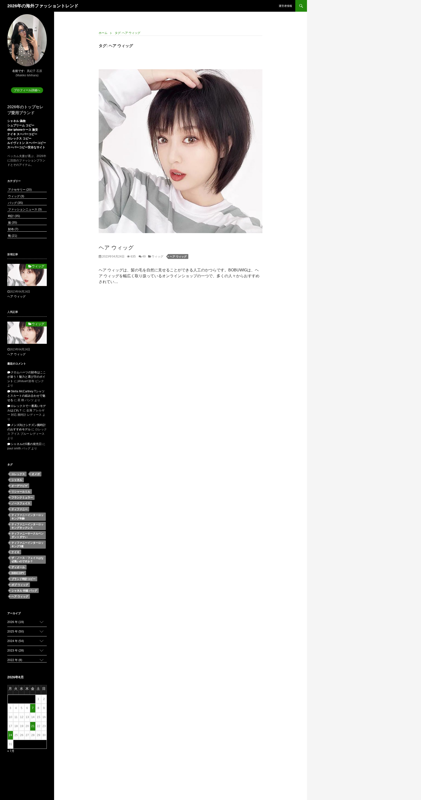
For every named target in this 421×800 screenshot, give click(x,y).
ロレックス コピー (19, 138)
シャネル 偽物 (16, 121)
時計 (13, 216)
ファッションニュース (24, 209)
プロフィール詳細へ (27, 90)
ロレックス (18, 474)
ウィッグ (157, 256)
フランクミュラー (22, 497)
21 (33, 726)
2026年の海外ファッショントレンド (42, 5)
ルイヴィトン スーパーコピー (26, 143)
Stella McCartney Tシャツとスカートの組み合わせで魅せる (26, 396)
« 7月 (10, 751)
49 (144, 256)
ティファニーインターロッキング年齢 (27, 517)
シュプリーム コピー (20, 125)
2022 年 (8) (14, 660)
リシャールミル (20, 491)
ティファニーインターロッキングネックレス (27, 526)
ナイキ (15, 552)
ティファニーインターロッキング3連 (27, 544)
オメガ (36, 474)
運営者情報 (285, 5)
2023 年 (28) (15, 650)
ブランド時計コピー (23, 578)
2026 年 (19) (15, 622)
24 (10, 735)
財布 (12, 229)
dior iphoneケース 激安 (22, 129)
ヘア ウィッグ (116, 248)
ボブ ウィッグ (19, 584)
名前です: (18, 71)
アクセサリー (19, 189)
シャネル (16, 479)
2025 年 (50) (15, 631)
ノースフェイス (20, 503)
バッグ (15, 203)
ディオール (18, 567)
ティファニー (19, 509)
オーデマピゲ (19, 485)
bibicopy (17, 573)
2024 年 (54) (15, 641)
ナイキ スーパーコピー (22, 134)
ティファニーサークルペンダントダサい (27, 535)
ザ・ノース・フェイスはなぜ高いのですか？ (27, 559)
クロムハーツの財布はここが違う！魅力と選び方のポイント (26, 377)
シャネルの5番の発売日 (26, 444)
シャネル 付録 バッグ (24, 590)
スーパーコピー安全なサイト (26, 147)
